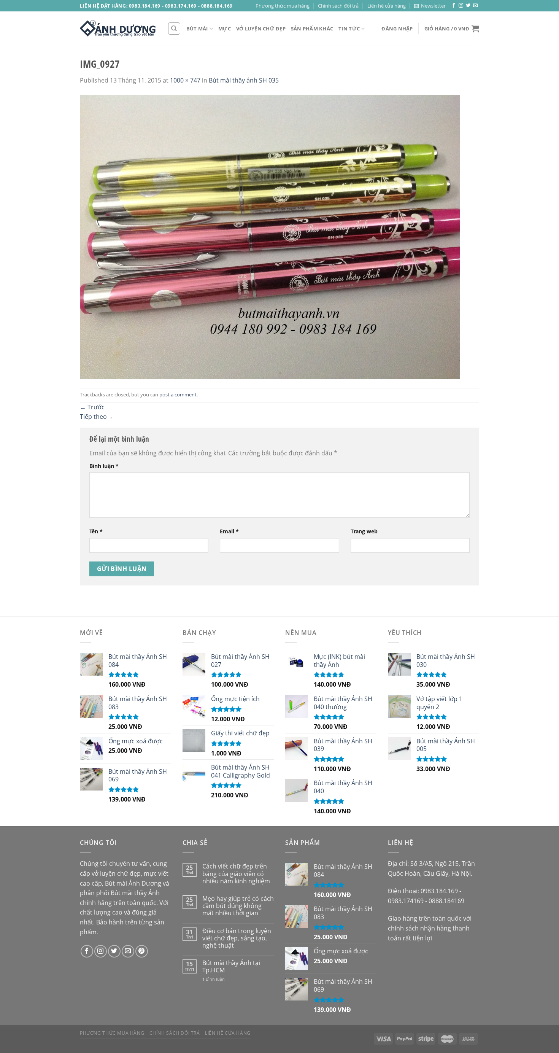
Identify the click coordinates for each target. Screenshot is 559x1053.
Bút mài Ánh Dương (133, 883)
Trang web (364, 531)
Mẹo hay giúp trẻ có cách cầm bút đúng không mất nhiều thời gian (238, 906)
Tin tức (349, 28)
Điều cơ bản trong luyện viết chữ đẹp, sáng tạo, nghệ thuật (236, 938)
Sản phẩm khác (312, 28)
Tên (96, 531)
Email (229, 531)
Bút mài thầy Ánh (135, 893)
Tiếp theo (96, 416)
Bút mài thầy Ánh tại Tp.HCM (231, 966)
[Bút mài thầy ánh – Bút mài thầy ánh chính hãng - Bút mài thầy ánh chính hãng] (118, 29)
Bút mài (197, 28)
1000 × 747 (185, 80)
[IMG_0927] (270, 236)
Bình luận (104, 465)
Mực (224, 28)
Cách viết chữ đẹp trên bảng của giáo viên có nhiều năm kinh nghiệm (236, 874)
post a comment (178, 394)
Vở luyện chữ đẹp (261, 28)
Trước (92, 407)
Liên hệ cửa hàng (386, 5)
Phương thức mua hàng (283, 5)
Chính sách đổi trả (338, 5)
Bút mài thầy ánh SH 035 (244, 80)
